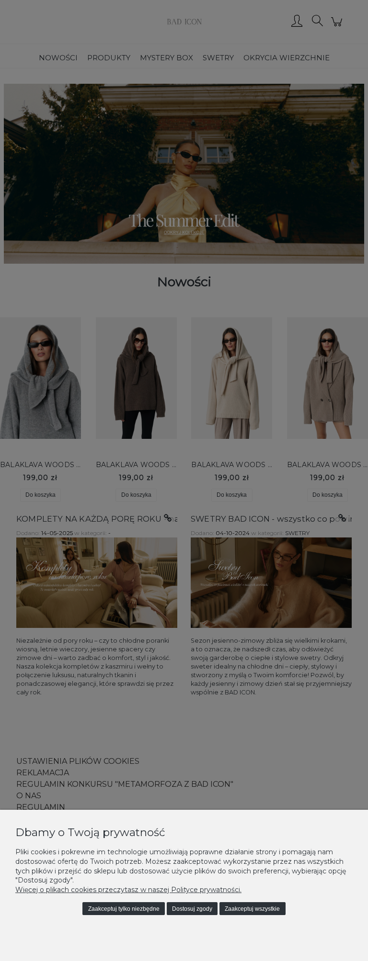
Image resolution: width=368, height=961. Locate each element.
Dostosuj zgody (192, 908)
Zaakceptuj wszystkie (252, 908)
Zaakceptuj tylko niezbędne (124, 908)
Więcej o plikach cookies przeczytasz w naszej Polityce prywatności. (128, 889)
